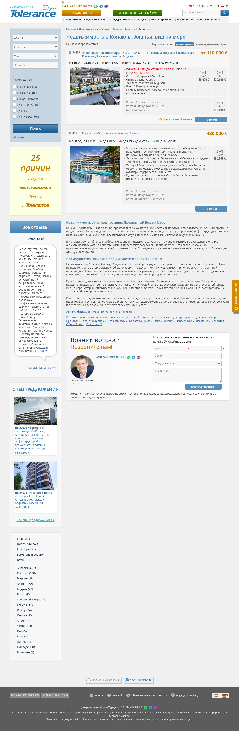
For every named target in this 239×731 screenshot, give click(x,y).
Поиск (35, 128)
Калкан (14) (24, 636)
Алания (117, 29)
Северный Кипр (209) (31, 599)
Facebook (117, 695)
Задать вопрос (81, 13)
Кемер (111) (25, 605)
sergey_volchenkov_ (187, 695)
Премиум (72, 321)
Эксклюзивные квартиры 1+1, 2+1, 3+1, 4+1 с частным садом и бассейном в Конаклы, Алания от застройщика (138, 54)
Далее (43, 351)
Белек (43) (23, 594)
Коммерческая (27, 549)
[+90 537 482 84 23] (96, 6)
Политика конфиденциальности (47, 712)
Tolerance (143, 712)
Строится (218, 321)
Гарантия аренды (93, 321)
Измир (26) (24, 610)
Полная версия (141, 680)
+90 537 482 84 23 (77, 6)
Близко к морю (208, 317)
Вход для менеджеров (25, 694)
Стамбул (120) (26, 573)
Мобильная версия (105, 680)
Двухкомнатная (97, 317)
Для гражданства (184, 317)
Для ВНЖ (164, 317)
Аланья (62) (25, 584)
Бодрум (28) (25, 589)
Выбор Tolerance (144, 317)
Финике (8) (24, 626)
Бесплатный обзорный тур (137, 13)
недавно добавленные (207, 44)
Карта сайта (19, 712)
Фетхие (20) (24, 615)
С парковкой (94, 324)
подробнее (211, 119)
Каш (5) (22, 631)
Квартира (23, 538)
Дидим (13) (24, 641)
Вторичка (202, 321)
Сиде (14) (23, 620)
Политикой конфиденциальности (91, 397)
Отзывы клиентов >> (41, 367)
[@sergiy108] (101, 6)
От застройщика (139, 321)
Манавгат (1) (25, 652)
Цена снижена (163, 321)
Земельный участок (30, 554)
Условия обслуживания (168, 719)
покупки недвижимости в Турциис (35, 183)
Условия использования (82, 712)
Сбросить (19, 137)
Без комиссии (116, 321)
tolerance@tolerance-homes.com (149, 695)
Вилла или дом (27, 544)
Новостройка (184, 321)
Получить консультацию (203, 386)
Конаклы (130, 29)
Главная (71, 29)
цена (223, 44)
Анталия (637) (26, 568)
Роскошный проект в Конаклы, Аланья (111, 133)
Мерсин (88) (25, 578)
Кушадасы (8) (26, 647)
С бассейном (74, 324)
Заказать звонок (235, 294)
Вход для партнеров (55, 694)
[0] (191, 6)
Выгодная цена (120, 317)
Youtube (98, 695)
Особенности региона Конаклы (112, 312)
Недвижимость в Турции (94, 29)
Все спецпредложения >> (36, 520)
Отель (21, 560)
